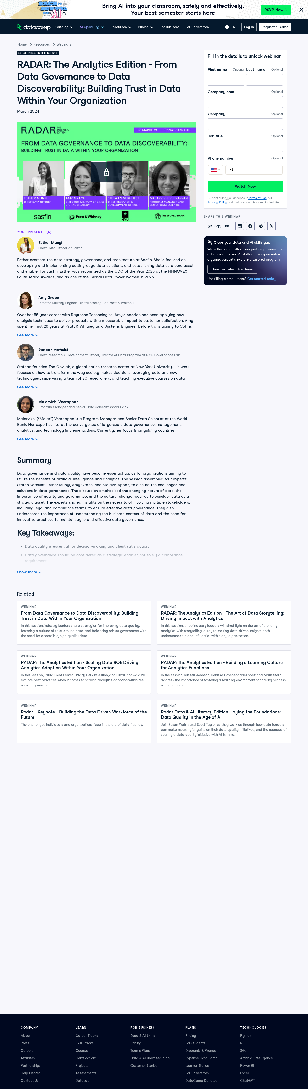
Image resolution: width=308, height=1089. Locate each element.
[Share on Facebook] (250, 226)
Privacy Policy (217, 202)
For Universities (197, 27)
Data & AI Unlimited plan (150, 1058)
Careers (27, 1051)
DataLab (83, 1080)
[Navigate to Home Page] (34, 27)
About (25, 1036)
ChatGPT (247, 1080)
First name (226, 69)
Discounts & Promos (201, 1051)
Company (245, 114)
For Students (195, 1043)
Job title (245, 136)
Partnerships (31, 1066)
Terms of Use (257, 198)
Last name (264, 69)
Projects (82, 1066)
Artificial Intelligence (256, 1058)
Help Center (30, 1073)
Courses (82, 1051)
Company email (245, 91)
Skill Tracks (85, 1043)
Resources (41, 44)
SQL (243, 1051)
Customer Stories (143, 1066)
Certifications (86, 1058)
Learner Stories (197, 1066)
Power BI (247, 1066)
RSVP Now (273, 9)
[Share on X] (271, 226)
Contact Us (29, 1080)
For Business (170, 27)
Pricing (135, 1043)
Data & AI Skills (142, 1036)
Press (25, 1043)
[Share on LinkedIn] (239, 226)
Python (245, 1036)
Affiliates (28, 1058)
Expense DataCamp (201, 1058)
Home (22, 44)
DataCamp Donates (201, 1080)
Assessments (86, 1073)
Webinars (64, 44)
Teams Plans (140, 1051)
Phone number (245, 158)
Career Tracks (87, 1036)
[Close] (301, 10)
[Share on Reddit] (261, 226)
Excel (244, 1073)
